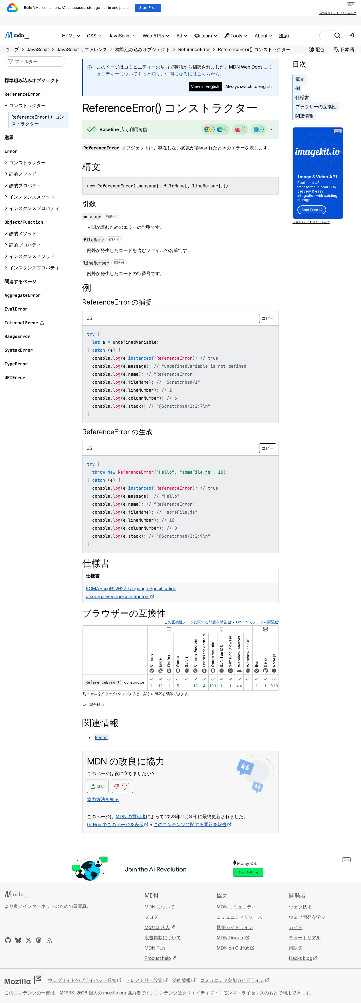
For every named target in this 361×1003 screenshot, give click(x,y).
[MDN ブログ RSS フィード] (49, 940)
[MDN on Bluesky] (18, 940)
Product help (157, 958)
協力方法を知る (103, 799)
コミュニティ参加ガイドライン (232, 980)
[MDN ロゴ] (16, 894)
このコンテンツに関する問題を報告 (190, 824)
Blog (284, 35)
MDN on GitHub (233, 948)
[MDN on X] (28, 940)
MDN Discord (231, 937)
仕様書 (302, 97)
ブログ (151, 917)
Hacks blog (300, 958)
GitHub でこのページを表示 (115, 824)
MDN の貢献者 (131, 816)
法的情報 (181, 980)
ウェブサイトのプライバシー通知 (82, 980)
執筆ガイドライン (235, 927)
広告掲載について (162, 937)
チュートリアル (305, 937)
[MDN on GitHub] (8, 940)
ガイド (295, 927)
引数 (89, 203)
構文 (299, 79)
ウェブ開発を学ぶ (307, 917)
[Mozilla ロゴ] (23, 980)
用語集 (295, 948)
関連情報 (304, 116)
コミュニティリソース (239, 917)
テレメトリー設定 (144, 980)
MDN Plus (155, 948)
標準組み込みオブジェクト (32, 80)
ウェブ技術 (300, 907)
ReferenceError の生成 (117, 432)
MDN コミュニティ (236, 907)
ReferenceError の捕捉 (117, 302)
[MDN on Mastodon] (38, 940)
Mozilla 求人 (157, 927)
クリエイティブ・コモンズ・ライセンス (223, 993)
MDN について (159, 907)
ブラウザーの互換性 (315, 106)
